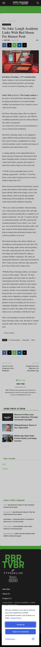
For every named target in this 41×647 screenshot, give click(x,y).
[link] (10, 639)
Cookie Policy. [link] (15, 618)
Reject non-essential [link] (21, 631)
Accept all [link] (20, 624)
